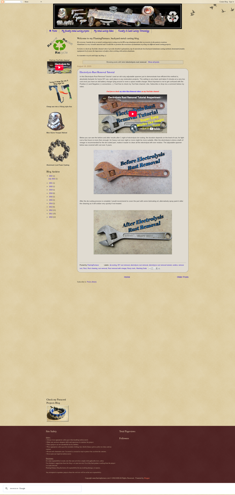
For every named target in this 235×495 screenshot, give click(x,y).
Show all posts (153, 62)
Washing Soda (141, 268)
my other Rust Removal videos (130, 91)
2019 (51, 190)
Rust (85, 268)
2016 (51, 197)
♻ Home (53, 31)
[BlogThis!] (152, 268)
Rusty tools (131, 268)
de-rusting (113, 265)
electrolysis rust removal (139, 265)
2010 (51, 217)
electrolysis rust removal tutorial (160, 265)
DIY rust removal (124, 265)
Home (127, 277)
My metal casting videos (104, 31)
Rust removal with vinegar (117, 268)
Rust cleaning (92, 268)
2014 (51, 203)
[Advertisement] (56, 259)
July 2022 (52, 179)
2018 (51, 193)
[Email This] (150, 268)
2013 (51, 207)
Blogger (146, 478)
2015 (51, 200)
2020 (51, 186)
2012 (51, 210)
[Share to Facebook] (157, 268)
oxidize (175, 265)
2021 (51, 183)
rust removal (102, 268)
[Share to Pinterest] (159, 268)
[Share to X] (154, 268)
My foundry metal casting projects (75, 31)
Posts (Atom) (91, 282)
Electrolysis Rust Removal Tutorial (97, 72)
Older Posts (182, 277)
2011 (51, 214)
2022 (51, 176)
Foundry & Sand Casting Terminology (133, 31)
